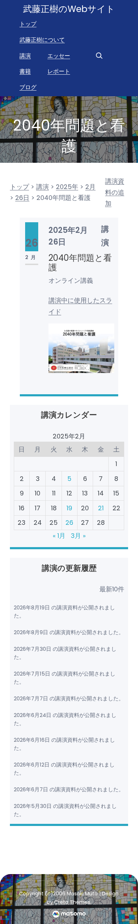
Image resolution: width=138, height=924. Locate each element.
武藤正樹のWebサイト (69, 9)
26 (69, 522)
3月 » (78, 535)
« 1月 (59, 535)
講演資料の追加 (114, 192)
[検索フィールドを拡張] (99, 55)
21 (101, 508)
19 (69, 508)
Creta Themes (72, 902)
